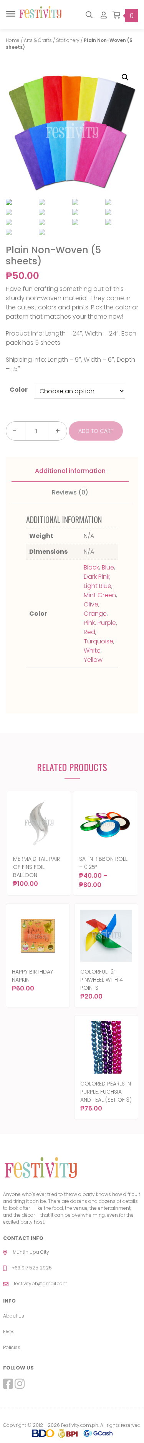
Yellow (93, 659)
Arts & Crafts (38, 40)
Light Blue (97, 585)
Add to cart (95, 431)
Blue (108, 567)
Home (13, 40)
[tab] (70, 471)
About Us (13, 1316)
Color (19, 389)
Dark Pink (96, 576)
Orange (95, 613)
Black (91, 567)
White (92, 650)
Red (89, 632)
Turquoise (98, 641)
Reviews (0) (70, 492)
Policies (11, 1347)
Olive (91, 604)
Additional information (70, 470)
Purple (107, 622)
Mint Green (100, 595)
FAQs (9, 1331)
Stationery (67, 40)
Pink (89, 622)
